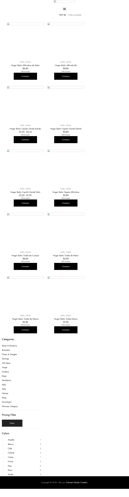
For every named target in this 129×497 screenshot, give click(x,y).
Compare (25, 76)
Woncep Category (10, 406)
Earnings (5, 358)
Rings (4, 397)
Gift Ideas (6, 363)
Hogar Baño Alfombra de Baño (25, 65)
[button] (64, 9)
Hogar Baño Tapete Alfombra (65, 192)
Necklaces (6, 380)
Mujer (4, 376)
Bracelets (6, 350)
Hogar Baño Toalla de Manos (25, 318)
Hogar (28, 62)
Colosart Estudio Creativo (76, 482)
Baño (22, 62)
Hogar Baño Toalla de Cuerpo (25, 255)
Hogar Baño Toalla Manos (66, 318)
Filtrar (12, 423)
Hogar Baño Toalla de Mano (66, 255)
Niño (4, 389)
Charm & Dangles (9, 354)
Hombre (5, 371)
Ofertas (5, 393)
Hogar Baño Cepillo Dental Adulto (25, 128)
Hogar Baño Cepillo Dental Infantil (65, 128)
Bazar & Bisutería (9, 345)
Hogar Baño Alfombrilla (66, 65)
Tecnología (6, 402)
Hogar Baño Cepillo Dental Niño (25, 192)
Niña (4, 384)
